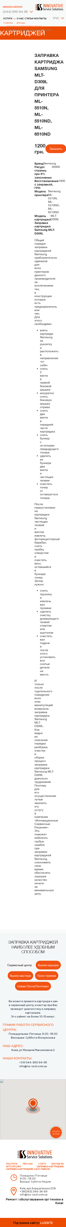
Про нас (28, 1164)
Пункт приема (46, 975)
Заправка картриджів (50, 1167)
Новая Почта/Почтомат (33, 986)
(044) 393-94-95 (15, 12)
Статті (42, 1164)
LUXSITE (46, 1223)
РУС (56, 18)
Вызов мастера (20, 975)
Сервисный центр (19, 965)
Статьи (29, 19)
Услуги (7, 19)
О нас (20, 19)
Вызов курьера (48, 965)
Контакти (58, 1164)
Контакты (40, 19)
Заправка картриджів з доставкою (28, 1169)
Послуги (11, 1164)
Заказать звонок (12, 7)
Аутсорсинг (13, 1167)
